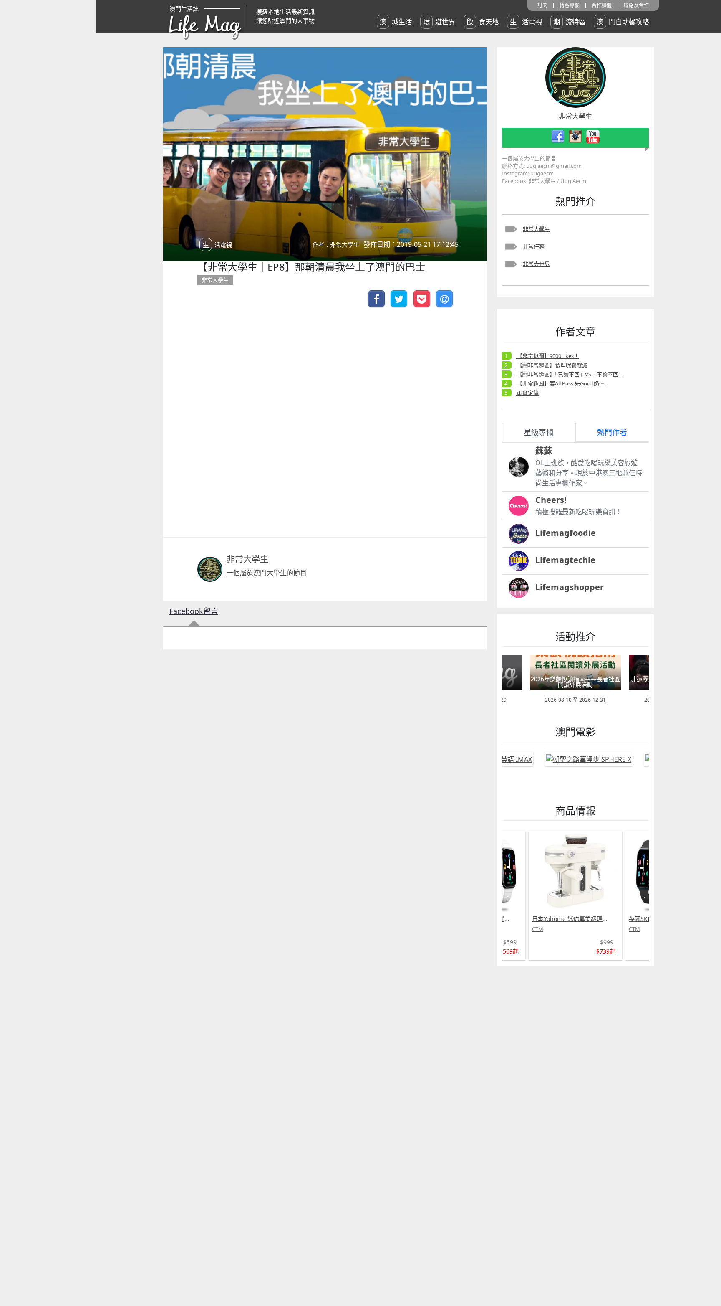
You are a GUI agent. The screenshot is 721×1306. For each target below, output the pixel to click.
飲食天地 (482, 21)
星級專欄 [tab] (539, 432)
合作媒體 (602, 5)
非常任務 (534, 246)
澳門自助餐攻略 (623, 21)
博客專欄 (570, 5)
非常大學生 (536, 229)
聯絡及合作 (636, 5)
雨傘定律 (527, 392)
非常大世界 (536, 264)
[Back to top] (706, 1272)
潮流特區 (569, 21)
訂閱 (542, 5)
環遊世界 (439, 21)
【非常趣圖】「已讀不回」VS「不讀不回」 (570, 374)
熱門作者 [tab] (612, 432)
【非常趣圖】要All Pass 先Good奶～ (560, 383)
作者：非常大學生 (336, 245)
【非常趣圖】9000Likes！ (547, 356)
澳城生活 (396, 21)
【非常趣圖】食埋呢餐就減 (551, 365)
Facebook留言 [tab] (193, 611)
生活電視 (526, 21)
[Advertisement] (559, 1097)
